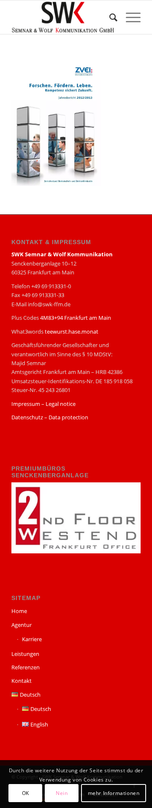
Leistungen (25, 654)
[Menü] (129, 17)
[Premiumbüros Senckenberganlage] (76, 551)
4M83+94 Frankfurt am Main (75, 317)
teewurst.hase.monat (71, 331)
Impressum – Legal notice (43, 404)
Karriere (32, 639)
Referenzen (25, 667)
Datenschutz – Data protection (49, 417)
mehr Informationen (114, 793)
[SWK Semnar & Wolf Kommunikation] (63, 17)
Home (19, 611)
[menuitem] (109, 17)
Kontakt (21, 680)
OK (25, 793)
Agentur (21, 625)
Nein (62, 793)
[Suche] (109, 17)
